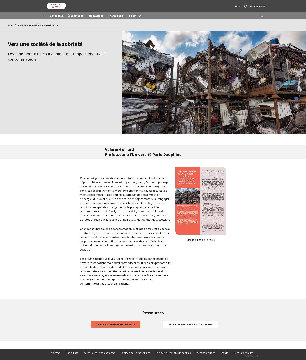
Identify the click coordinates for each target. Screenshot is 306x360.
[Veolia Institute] (56, 6)
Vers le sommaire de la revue (116, 324)
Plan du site (71, 353)
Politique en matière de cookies (173, 353)
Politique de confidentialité (135, 353)
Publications (95, 15)
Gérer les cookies (243, 353)
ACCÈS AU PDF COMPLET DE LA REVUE (190, 324)
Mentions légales (205, 353)
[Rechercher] (262, 15)
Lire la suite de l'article (201, 240)
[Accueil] (44, 16)
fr (236, 6)
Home (10, 24)
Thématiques (116, 15)
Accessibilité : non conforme (99, 353)
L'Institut (135, 15)
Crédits (224, 353)
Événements (75, 15)
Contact (55, 353)
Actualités (56, 15)
